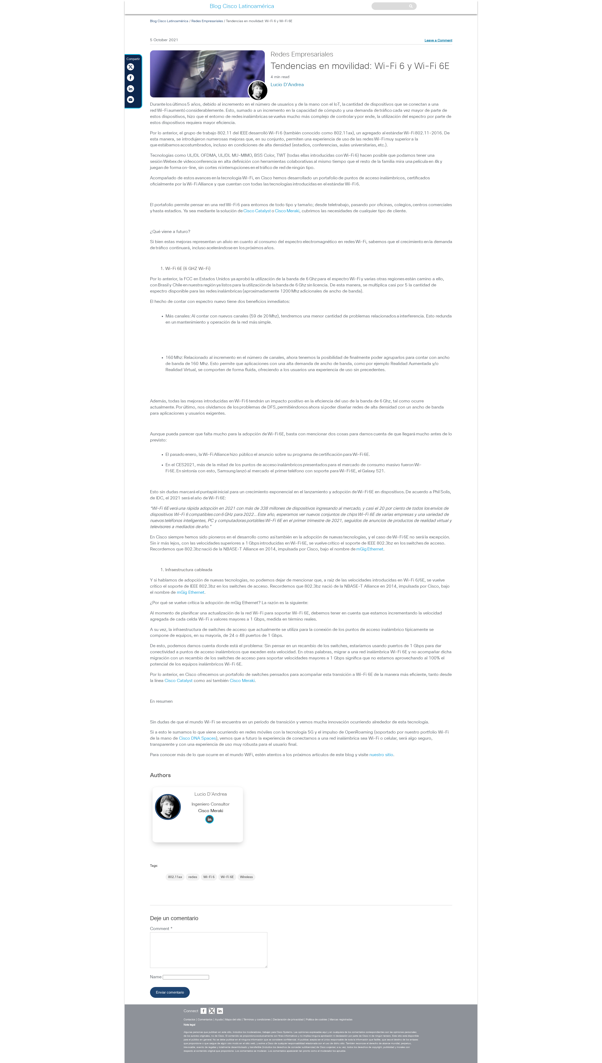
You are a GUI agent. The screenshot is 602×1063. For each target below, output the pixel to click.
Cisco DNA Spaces (197, 738)
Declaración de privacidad (288, 1019)
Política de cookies (316, 1019)
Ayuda (219, 1019)
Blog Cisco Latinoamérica (169, 21)
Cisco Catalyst (257, 211)
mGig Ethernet (369, 549)
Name (156, 977)
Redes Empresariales (207, 21)
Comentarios (205, 1019)
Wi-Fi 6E (227, 877)
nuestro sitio (381, 755)
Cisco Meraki (287, 211)
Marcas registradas (341, 1019)
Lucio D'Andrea (287, 84)
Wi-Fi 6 (208, 877)
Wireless (246, 877)
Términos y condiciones (257, 1019)
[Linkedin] (210, 824)
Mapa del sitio (233, 1019)
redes (192, 877)
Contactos (189, 1019)
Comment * (161, 929)
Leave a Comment (438, 40)
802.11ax (175, 877)
